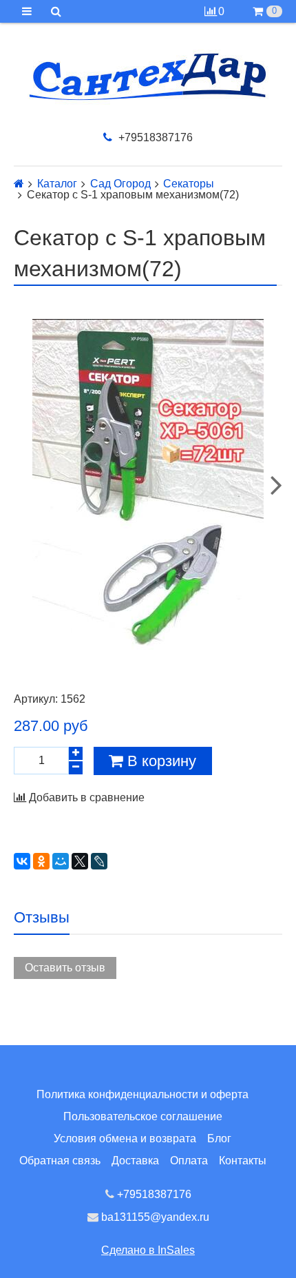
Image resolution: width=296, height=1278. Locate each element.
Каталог (57, 183)
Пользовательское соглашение (142, 1116)
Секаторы (188, 183)
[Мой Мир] (60, 861)
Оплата (189, 1160)
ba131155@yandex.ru (153, 1217)
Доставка (135, 1160)
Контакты (242, 1160)
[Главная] (19, 183)
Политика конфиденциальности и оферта (142, 1094)
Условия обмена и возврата (125, 1138)
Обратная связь (60, 1160)
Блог (219, 1138)
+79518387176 (154, 137)
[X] (80, 861)
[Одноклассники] (41, 861)
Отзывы (42, 917)
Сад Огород (120, 183)
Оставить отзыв (65, 967)
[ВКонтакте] (22, 861)
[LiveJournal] (99, 861)
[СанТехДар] (148, 77)
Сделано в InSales (148, 1250)
